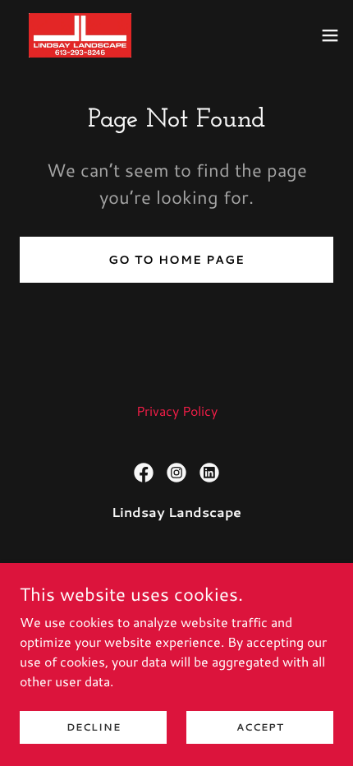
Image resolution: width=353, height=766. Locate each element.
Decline (93, 727)
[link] (80, 35)
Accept (260, 727)
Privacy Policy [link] (177, 410)
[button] (330, 35)
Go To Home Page (176, 259)
